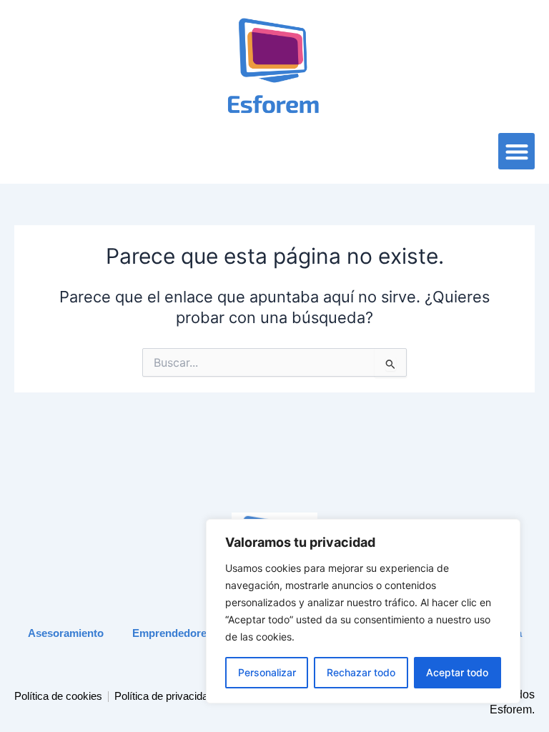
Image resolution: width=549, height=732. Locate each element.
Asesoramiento (66, 633)
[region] (363, 611)
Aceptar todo (457, 672)
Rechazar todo (361, 672)
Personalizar (267, 672)
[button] (516, 151)
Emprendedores (172, 633)
